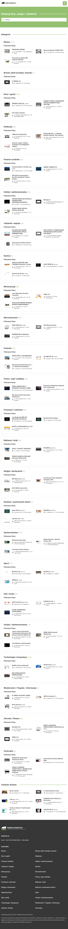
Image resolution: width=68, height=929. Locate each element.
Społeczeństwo (11, 532)
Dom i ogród (9, 94)
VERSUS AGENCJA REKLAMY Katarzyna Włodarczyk (21, 457)
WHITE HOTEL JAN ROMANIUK (22, 356)
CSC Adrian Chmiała (18, 113)
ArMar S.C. (47, 294)
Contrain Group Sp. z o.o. (20, 273)
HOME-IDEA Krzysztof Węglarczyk (50, 633)
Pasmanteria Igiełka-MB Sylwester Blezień (20, 58)
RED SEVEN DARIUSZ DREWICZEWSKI (18, 674)
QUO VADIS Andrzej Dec (19, 488)
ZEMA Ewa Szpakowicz (19, 134)
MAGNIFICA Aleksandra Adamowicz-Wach (19, 758)
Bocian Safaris (14, 791)
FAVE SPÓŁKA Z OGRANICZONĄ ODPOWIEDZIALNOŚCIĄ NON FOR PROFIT (54, 231)
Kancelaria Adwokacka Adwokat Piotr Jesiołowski (54, 386)
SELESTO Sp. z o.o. (50, 665)
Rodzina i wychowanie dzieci (17, 502)
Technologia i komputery (15, 657)
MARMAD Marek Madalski (20, 334)
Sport (6, 563)
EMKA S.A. (15, 737)
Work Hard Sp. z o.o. (18, 704)
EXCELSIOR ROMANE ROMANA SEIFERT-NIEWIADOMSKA (22, 303)
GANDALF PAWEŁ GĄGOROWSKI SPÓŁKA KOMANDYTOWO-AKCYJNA (54, 102)
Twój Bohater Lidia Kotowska (21, 643)
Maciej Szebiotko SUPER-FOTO (53, 50)
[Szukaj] (3, 20)
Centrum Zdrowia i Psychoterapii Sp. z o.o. (20, 808)
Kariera (7, 256)
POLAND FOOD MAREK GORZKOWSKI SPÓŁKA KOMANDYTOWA (19, 231)
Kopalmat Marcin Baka (51, 418)
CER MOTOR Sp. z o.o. (51, 809)
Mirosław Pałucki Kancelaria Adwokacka (21, 396)
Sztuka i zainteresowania (15, 624)
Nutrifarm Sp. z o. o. (18, 571)
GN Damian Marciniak (19, 540)
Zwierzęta (8, 751)
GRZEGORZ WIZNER (18, 49)
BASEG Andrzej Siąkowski (20, 665)
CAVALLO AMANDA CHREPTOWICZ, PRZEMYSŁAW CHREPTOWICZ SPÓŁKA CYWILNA (22, 769)
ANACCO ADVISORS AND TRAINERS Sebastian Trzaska (21, 263)
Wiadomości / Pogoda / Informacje (20, 688)
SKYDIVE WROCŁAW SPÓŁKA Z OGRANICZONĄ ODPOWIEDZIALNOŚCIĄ (22, 200)
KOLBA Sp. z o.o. (49, 571)
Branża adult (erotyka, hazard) (18, 73)
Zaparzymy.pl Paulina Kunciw (21, 243)
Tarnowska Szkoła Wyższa (20, 549)
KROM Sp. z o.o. (17, 580)
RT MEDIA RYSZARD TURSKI (21, 695)
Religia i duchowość (13, 471)
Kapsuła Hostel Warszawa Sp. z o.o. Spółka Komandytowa (22, 365)
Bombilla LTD (16, 727)
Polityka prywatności (13, 840)
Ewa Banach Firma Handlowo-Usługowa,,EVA (53, 478)
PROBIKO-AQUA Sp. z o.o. (20, 103)
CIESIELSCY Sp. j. (49, 601)
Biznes (7, 42)
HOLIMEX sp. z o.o (49, 448)
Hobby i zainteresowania (15, 192)
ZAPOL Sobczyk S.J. (50, 696)
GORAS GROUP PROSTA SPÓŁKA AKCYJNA (19, 209)
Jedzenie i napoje (12, 223)
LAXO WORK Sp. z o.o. (51, 264)
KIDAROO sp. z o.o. (50, 510)
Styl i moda (9, 594)
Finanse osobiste (11, 159)
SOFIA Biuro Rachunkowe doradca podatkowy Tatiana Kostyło (21, 177)
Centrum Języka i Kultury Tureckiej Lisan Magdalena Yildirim (20, 144)
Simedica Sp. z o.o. (18, 518)
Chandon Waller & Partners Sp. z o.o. (22, 167)
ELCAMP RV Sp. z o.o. (51, 356)
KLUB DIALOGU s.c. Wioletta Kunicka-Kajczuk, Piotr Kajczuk (53, 134)
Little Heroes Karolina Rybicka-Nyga (53, 759)
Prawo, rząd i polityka (14, 379)
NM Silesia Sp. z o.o (18, 479)
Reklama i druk (11, 440)
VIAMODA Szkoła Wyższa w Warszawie (52, 799)
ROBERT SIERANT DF (50, 167)
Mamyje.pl (47, 200)
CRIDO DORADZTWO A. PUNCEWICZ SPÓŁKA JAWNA (21, 387)
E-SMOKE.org (16, 81)
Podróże (8, 348)
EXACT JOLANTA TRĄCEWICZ (21, 448)
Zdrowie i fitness (11, 718)
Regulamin (25, 840)
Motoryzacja (9, 286)
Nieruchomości (11, 317)
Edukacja (8, 127)
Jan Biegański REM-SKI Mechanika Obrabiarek (19, 418)
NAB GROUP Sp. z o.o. (19, 325)
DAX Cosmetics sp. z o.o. (20, 602)
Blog (2, 840)
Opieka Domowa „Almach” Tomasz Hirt (52, 540)
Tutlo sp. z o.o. (14, 799)
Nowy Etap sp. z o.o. (18, 510)
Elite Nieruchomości (50, 325)
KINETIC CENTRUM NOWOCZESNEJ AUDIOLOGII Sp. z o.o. (54, 727)
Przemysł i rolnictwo (13, 410)
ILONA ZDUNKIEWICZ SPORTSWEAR (19, 610)
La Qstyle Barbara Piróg (51, 791)
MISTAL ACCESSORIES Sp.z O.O (22, 426)
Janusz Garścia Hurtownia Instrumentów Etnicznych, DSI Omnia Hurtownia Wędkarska (21, 633)
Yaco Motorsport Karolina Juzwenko (20, 294)
